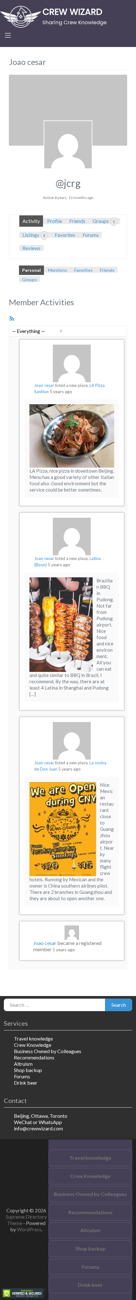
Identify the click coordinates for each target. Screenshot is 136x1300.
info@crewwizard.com (38, 1128)
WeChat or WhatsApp (38, 1122)
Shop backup (28, 1070)
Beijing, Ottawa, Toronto (40, 1116)
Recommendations (34, 1057)
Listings (33, 235)
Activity (31, 221)
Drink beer (25, 1083)
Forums (91, 235)
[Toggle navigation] (8, 35)
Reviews (31, 248)
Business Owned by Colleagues (47, 1051)
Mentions (57, 270)
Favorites (65, 235)
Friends (77, 221)
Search (118, 1005)
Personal (31, 270)
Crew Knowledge (32, 1045)
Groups (104, 221)
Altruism (23, 1064)
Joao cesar (44, 385)
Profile (54, 221)
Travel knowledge (33, 1038)
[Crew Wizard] (55, 16)
